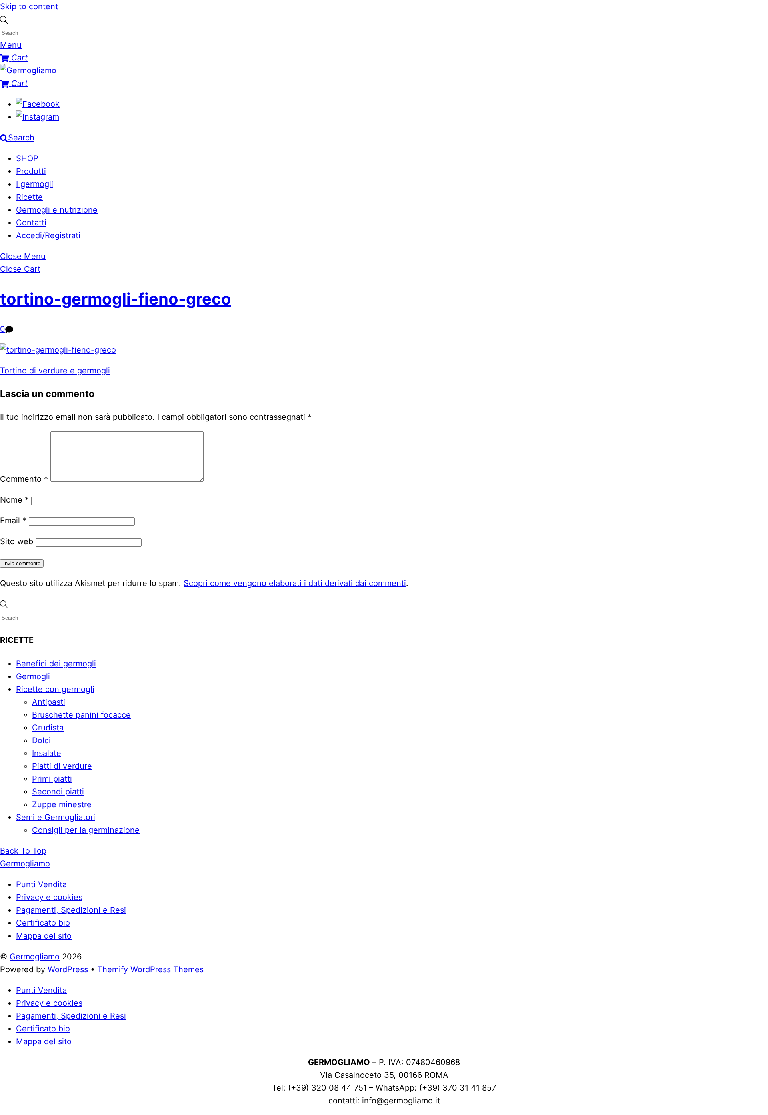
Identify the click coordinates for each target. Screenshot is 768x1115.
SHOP (27, 158)
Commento (24, 479)
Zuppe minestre (62, 804)
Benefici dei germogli (56, 663)
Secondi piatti (58, 791)
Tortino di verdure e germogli (55, 370)
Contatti (31, 222)
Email (13, 520)
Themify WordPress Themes (150, 969)
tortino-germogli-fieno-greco (115, 299)
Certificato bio (43, 923)
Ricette (29, 197)
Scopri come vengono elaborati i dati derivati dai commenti (295, 583)
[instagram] (37, 117)
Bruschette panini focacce (81, 715)
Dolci (41, 740)
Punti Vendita (41, 884)
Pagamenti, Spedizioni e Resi (71, 910)
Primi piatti (52, 779)
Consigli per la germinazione (86, 830)
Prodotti (31, 171)
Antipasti (48, 702)
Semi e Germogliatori (55, 817)
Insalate (46, 753)
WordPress (68, 969)
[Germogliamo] (28, 70)
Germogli (33, 676)
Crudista (48, 727)
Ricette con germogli (55, 689)
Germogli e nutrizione (57, 210)
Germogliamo (35, 956)
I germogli (34, 184)
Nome (14, 500)
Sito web (16, 541)
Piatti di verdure (62, 766)
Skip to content (29, 6)
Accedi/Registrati (48, 235)
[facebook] (38, 104)
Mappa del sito (44, 936)
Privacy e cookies (49, 897)
